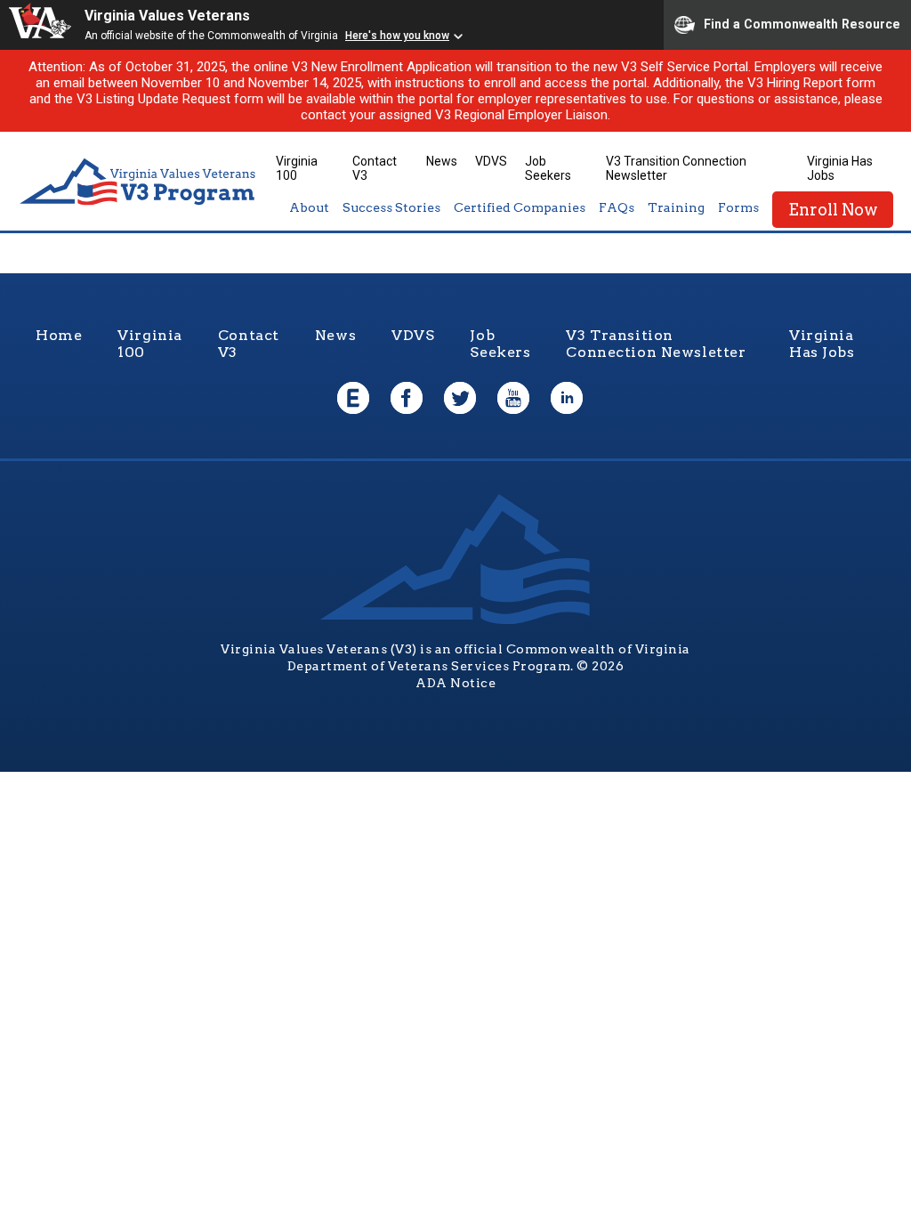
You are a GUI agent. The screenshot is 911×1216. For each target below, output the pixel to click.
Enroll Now (832, 209)
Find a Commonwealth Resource (802, 23)
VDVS (491, 161)
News (441, 161)
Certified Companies (519, 207)
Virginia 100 (297, 168)
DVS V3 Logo (138, 182)
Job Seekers (548, 168)
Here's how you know (397, 35)
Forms (738, 207)
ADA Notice (455, 683)
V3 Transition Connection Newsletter (656, 344)
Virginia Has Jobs (822, 344)
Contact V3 (248, 344)
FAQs (616, 207)
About (309, 207)
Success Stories (391, 207)
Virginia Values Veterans (167, 15)
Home (59, 335)
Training (676, 207)
